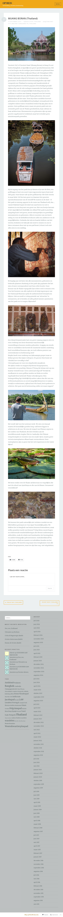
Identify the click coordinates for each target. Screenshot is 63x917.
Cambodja (18, 686)
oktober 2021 (38, 748)
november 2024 (39, 668)
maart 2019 (37, 806)
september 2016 (39, 868)
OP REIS (7, 3)
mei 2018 (36, 817)
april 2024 (37, 686)
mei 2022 (37, 729)
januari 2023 (38, 719)
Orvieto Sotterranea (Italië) (13, 639)
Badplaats (17, 683)
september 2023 (39, 697)
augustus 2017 (38, 831)
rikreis (12, 653)
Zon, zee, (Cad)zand (11, 628)
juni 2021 (36, 762)
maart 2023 (37, 711)
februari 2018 (38, 828)
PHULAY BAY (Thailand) (14, 602)
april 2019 (37, 802)
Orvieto (7, 708)
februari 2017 (38, 853)
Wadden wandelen (21, 718)
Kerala (17, 700)
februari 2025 (38, 657)
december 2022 (39, 722)
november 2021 (38, 744)
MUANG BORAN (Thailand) (23, 18)
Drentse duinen (23, 672)
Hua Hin (7, 696)
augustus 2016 (38, 871)
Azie (31, 21)
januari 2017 (38, 857)
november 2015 (38, 893)
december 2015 (38, 889)
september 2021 (39, 751)
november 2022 (39, 726)
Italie (19, 696)
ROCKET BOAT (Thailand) (50, 602)
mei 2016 (36, 878)
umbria (14, 718)
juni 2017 (36, 838)
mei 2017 (36, 842)
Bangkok (9, 686)
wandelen (9, 720)
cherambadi (8, 691)
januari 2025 (38, 660)
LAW (21, 699)
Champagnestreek (11, 689)
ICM (11, 696)
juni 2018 (37, 813)
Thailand (37, 21)
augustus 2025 (38, 642)
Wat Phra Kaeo (22, 721)
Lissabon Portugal (12, 703)
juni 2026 (37, 624)
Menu (58, 4)
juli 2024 (36, 679)
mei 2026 (37, 628)
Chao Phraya (20, 689)
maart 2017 (37, 849)
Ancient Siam (17, 23)
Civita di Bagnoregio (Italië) (14, 635)
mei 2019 (36, 799)
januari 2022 (38, 740)
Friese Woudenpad (21, 694)
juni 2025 (37, 649)
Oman (23, 705)
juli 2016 (36, 875)
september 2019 (39, 784)
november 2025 (39, 639)
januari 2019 (38, 809)
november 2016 (38, 864)
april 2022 (37, 733)
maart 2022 (37, 737)
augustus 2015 (38, 900)
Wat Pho (17, 721)
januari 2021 (38, 769)
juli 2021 (36, 759)
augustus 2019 (38, 788)
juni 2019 (36, 795)
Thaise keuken (8, 718)
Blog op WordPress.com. (32, 914)
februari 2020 (38, 773)
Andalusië (9, 682)
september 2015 (39, 897)
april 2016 (37, 882)
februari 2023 (38, 715)
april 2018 (37, 820)
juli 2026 (36, 620)
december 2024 (39, 664)
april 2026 (37, 631)
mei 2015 (36, 904)
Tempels (12, 715)
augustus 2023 (38, 700)
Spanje (14, 711)
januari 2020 (38, 777)
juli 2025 (36, 646)
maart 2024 (37, 690)
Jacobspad (10, 699)
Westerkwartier (10, 723)
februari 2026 (38, 635)
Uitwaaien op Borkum (12, 632)
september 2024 (39, 671)
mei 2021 (36, 766)
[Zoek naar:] (17, 618)
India (15, 696)
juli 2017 (36, 835)
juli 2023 (36, 704)
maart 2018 (37, 824)
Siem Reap (8, 711)
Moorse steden (10, 705)
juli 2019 (36, 791)
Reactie (50, 588)
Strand (19, 711)
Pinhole (24, 708)
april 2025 (37, 653)
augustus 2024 (38, 675)
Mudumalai (18, 705)
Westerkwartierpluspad (16, 726)
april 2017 (37, 846)
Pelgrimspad (15, 708)
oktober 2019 (38, 780)
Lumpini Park (23, 702)
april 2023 (37, 708)
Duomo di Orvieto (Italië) (13, 643)
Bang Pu (25, 23)
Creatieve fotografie (17, 691)
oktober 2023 (38, 693)
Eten (12, 694)
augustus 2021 (38, 755)
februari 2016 (38, 886)
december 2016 (38, 860)
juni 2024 (37, 682)
